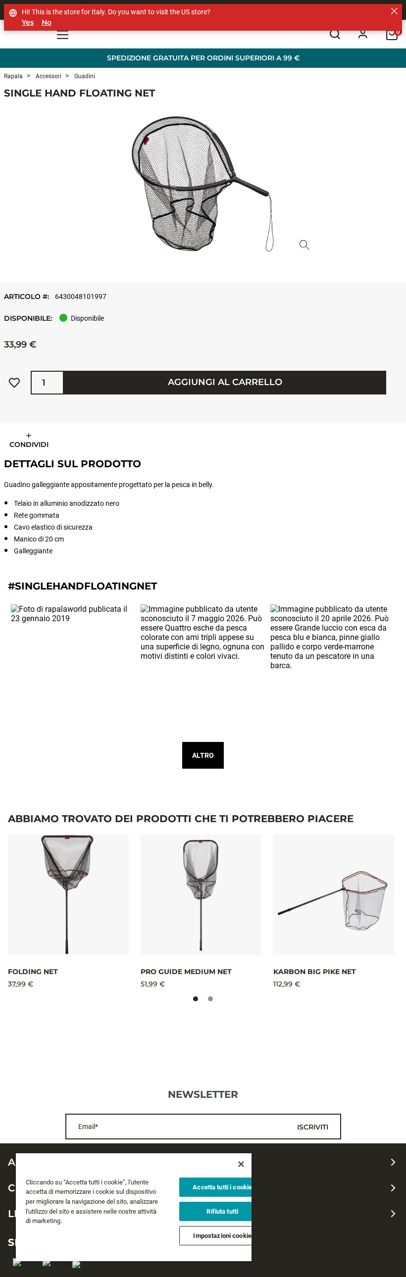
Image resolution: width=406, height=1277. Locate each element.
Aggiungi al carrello (225, 382)
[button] (73, 667)
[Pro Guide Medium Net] (201, 895)
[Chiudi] (241, 1164)
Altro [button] (203, 755)
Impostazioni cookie (222, 1235)
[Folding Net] (68, 895)
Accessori (47, 76)
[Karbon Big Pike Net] (333, 895)
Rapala (13, 76)
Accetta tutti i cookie (222, 1187)
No (46, 22)
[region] (134, 1207)
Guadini (84, 76)
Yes (28, 22)
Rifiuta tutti (222, 1211)
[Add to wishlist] (14, 382)
